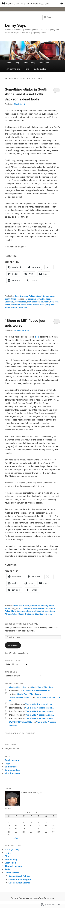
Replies (23, 307)
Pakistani (15, 304)
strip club (50, 304)
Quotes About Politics (19, 875)
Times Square (11, 307)
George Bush (39, 608)
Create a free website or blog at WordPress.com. (32, 898)
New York (45, 301)
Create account (12, 760)
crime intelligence (45, 298)
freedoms (28, 608)
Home (8, 62)
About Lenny (29, 62)
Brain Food (44, 62)
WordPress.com (13, 773)
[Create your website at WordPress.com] (32, 3)
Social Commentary (45, 296)
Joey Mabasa (20, 301)
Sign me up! (13, 645)
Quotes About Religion (20, 879)
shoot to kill (31, 611)
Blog (17, 62)
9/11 (21, 608)
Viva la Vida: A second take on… (37, 690)
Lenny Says (15, 25)
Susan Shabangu (26, 613)
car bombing (30, 298)
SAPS (23, 304)
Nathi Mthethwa (18, 611)
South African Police (36, 304)
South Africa (10, 298)
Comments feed (12, 769)
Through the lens (13, 68)
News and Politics (27, 296)
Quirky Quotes (40, 68)
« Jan (15, 837)
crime (16, 296)
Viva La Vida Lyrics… (18, 687)
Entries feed (11, 766)
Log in (8, 763)
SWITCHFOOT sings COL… (21, 721)
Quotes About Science (19, 882)
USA (37, 613)
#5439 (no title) (12, 849)
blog (37, 336)
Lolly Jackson (33, 301)
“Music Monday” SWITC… (20, 697)
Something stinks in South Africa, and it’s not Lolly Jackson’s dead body (26, 94)
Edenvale (9, 301)
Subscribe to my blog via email (21, 624)
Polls (27, 68)
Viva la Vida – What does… (43, 687)
